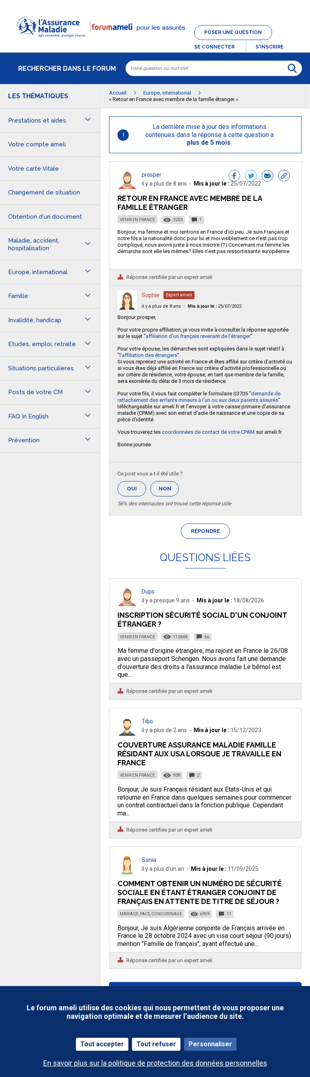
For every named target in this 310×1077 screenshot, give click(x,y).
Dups (148, 591)
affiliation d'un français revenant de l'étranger (198, 336)
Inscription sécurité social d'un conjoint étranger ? (202, 619)
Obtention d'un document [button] (45, 216)
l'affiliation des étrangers (148, 355)
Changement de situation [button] (44, 192)
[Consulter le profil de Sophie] (127, 307)
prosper (151, 174)
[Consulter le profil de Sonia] (127, 872)
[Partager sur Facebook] (234, 177)
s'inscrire (270, 47)
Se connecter (214, 47)
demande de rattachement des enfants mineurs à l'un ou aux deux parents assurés (199, 397)
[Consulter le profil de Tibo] (127, 733)
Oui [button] (136, 489)
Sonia (149, 860)
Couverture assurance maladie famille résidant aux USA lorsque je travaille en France (199, 754)
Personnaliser (210, 1044)
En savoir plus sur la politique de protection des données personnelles (155, 1063)
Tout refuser (156, 1044)
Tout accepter (102, 1044)
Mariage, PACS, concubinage (151, 914)
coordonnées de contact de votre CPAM (208, 432)
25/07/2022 (214, 306)
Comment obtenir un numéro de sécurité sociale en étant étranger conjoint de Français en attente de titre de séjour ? (199, 892)
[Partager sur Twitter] (251, 177)
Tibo (147, 721)
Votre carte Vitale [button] (33, 168)
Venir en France (137, 220)
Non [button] (169, 491)
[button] (155, 42)
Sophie (150, 295)
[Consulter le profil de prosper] (127, 187)
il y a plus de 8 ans (161, 306)
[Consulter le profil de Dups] (127, 604)
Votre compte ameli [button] (37, 144)
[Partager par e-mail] (267, 177)
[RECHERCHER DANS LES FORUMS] (292, 68)
